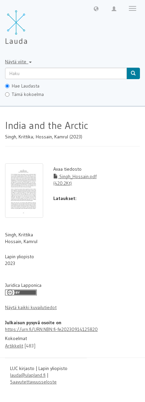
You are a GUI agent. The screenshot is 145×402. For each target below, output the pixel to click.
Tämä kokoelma (28, 94)
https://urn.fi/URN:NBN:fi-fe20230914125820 (51, 329)
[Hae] (133, 73)
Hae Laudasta (25, 86)
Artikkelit (14, 346)
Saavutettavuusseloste (33, 382)
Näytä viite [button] (16, 62)
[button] (96, 8)
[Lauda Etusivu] (30, 23)
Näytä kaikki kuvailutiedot (31, 307)
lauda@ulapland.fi (28, 375)
